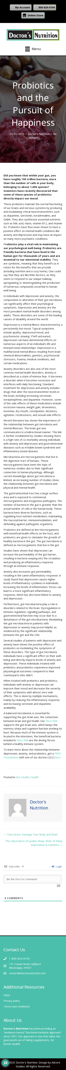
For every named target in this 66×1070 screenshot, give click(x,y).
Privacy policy (12, 1000)
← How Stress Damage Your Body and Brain (31, 834)
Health (34, 777)
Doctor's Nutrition (38, 134)
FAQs (7, 995)
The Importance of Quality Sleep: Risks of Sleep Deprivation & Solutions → (33, 843)
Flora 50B (51, 721)
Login (58, 866)
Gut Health (22, 777)
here (58, 757)
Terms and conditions (17, 1006)
